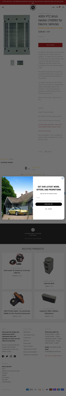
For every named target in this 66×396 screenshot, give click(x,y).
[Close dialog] (63, 178)
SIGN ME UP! (49, 204)
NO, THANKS (48, 209)
